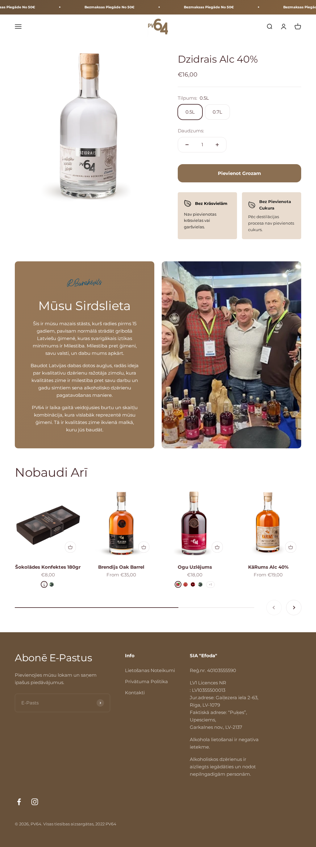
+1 (210, 585)
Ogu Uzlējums (195, 567)
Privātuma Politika (146, 681)
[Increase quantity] (217, 144)
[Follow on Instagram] (35, 802)
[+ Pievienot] (70, 547)
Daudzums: (191, 131)
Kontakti (135, 692)
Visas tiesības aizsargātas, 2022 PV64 (79, 823)
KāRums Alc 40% (268, 567)
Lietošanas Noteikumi (150, 670)
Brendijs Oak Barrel (121, 567)
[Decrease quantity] (187, 144)
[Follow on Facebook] (19, 802)
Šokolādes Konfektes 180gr (48, 567)
